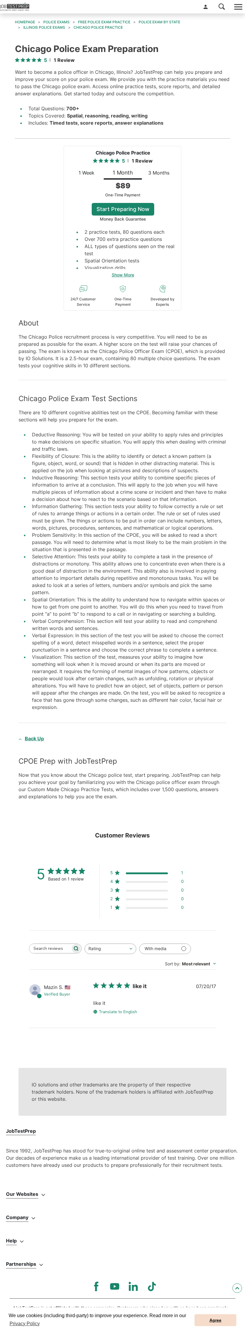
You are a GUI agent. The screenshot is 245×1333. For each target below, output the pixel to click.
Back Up (34, 739)
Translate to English (118, 1012)
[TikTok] (152, 1286)
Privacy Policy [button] (25, 1323)
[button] (205, 6)
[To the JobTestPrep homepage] (14, 7)
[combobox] (110, 949)
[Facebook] (96, 1286)
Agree (215, 1320)
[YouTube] (115, 1286)
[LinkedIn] (133, 1286)
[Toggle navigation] (238, 7)
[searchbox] (50, 948)
